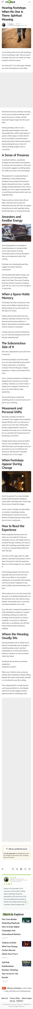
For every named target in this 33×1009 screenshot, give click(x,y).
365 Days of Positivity (14, 988)
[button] (3, 2)
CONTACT (19, 1001)
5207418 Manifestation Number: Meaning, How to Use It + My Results (10, 970)
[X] (5, 884)
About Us (4, 998)
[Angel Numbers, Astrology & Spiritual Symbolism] (10, 2)
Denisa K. (11, 24)
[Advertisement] (16, 90)
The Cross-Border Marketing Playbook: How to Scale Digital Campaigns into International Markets (11, 927)
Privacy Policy (15, 998)
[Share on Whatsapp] (25, 869)
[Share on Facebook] (13, 869)
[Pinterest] (9, 884)
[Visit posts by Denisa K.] (4, 25)
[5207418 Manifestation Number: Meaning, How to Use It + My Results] (26, 963)
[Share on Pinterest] (21, 869)
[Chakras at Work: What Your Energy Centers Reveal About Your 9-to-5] (26, 944)
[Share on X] (17, 869)
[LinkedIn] (11, 884)
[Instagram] (7, 884)
